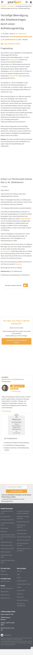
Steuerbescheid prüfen (23, 522)
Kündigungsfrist (14, 60)
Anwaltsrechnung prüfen (23, 540)
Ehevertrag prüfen (22, 533)
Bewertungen (4, 574)
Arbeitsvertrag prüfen (6, 542)
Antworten (11, 6)
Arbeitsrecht (22, 33)
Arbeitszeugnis (5, 251)
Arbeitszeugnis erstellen (7, 548)
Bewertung (18, 264)
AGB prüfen (4, 531)
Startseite (3, 6)
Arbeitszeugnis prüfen (7, 545)
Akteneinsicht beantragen (24, 537)
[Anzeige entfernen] (32, 648)
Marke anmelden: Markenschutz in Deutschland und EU (8, 537)
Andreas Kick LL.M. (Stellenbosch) (13, 379)
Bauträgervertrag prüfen (7, 520)
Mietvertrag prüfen (6, 552)
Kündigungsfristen (25, 219)
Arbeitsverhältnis (14, 76)
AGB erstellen (4, 528)
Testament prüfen (21, 530)
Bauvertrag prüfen (6, 516)
